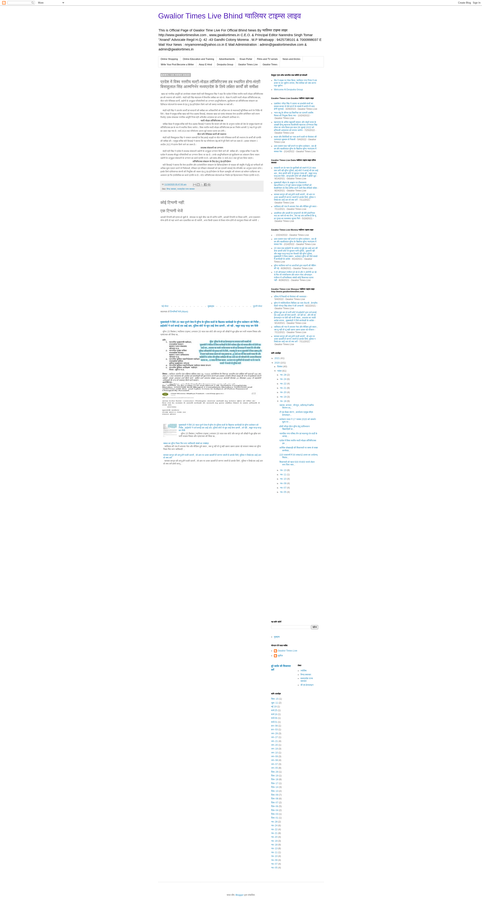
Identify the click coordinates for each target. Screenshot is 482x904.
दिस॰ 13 (274, 791)
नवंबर (279, 371)
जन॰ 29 (274, 733)
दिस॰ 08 (274, 798)
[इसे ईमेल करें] (195, 184)
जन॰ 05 (274, 768)
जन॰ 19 (274, 748)
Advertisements (227, 59)
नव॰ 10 (283, 479)
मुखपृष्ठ (277, 636)
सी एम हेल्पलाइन (306, 685)
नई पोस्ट (165, 306)
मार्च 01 (274, 722)
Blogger (240, 895)
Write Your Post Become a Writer (177, 64)
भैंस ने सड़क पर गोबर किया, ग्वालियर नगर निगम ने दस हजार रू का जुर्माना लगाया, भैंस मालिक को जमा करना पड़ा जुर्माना (295, 83)
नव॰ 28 (283, 375)
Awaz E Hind (205, 64)
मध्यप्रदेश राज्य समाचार (186, 189)
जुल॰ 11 (274, 703)
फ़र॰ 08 (274, 725)
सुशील (280, 655)
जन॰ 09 (274, 756)
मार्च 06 (274, 718)
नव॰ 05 (283, 492)
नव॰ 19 (283, 397)
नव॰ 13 (283, 470)
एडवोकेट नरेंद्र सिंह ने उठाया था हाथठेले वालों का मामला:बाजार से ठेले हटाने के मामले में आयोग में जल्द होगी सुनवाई (294, 106)
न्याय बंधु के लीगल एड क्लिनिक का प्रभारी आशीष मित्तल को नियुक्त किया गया (293, 114)
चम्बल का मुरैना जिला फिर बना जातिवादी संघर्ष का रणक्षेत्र (186, 443)
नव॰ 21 (283, 388)
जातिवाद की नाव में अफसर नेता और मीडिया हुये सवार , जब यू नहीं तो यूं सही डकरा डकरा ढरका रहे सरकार (295, 328)
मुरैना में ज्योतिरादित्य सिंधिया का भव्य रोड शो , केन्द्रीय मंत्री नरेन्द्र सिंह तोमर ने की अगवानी (295, 304)
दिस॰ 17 (274, 783)
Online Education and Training (198, 59)
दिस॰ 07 (274, 802)
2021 (277, 358)
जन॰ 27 (274, 737)
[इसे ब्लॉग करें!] (198, 184)
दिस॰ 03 (274, 814)
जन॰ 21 (274, 741)
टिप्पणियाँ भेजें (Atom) (179, 311)
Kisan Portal (246, 59)
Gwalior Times (270, 64)
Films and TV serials (267, 59)
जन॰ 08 (274, 760)
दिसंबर (280, 366)
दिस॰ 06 (274, 806)
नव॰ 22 (283, 383)
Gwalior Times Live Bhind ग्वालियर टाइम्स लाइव (229, 16)
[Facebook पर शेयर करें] (205, 184)
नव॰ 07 (283, 487)
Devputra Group (225, 64)
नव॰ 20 (283, 392)
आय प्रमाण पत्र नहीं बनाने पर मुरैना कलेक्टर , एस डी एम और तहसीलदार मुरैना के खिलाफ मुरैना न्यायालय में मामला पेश (295, 149)
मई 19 (274, 706)
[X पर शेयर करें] (202, 184)
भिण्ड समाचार (171, 189)
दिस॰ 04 (274, 810)
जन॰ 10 (274, 752)
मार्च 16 (274, 714)
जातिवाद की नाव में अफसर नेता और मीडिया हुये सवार (295, 206)
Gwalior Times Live (248, 64)
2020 (277, 362)
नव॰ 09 (283, 483)
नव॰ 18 (283, 401)
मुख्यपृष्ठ (211, 306)
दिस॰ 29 (274, 772)
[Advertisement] (294, 558)
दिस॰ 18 (274, 779)
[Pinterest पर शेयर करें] (209, 184)
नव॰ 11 (283, 474)
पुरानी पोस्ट (257, 306)
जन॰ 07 (274, 764)
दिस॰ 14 (274, 787)
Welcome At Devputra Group (288, 89)
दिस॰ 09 (274, 795)
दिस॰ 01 (274, 817)
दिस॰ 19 (274, 775)
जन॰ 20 (274, 745)
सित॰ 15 (274, 699)
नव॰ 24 (283, 379)
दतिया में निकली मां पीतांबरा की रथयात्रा (290, 296)
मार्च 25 (274, 710)
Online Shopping (169, 59)
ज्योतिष (303, 670)
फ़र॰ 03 (274, 729)
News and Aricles (291, 59)
